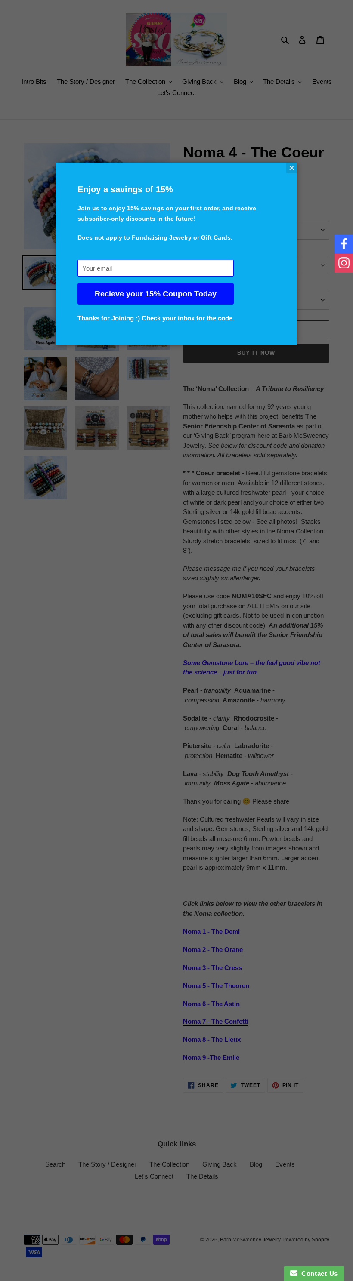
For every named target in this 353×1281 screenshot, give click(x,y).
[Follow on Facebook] (344, 244)
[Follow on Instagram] (344, 263)
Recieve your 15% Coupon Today (156, 293)
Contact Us (317, 1273)
